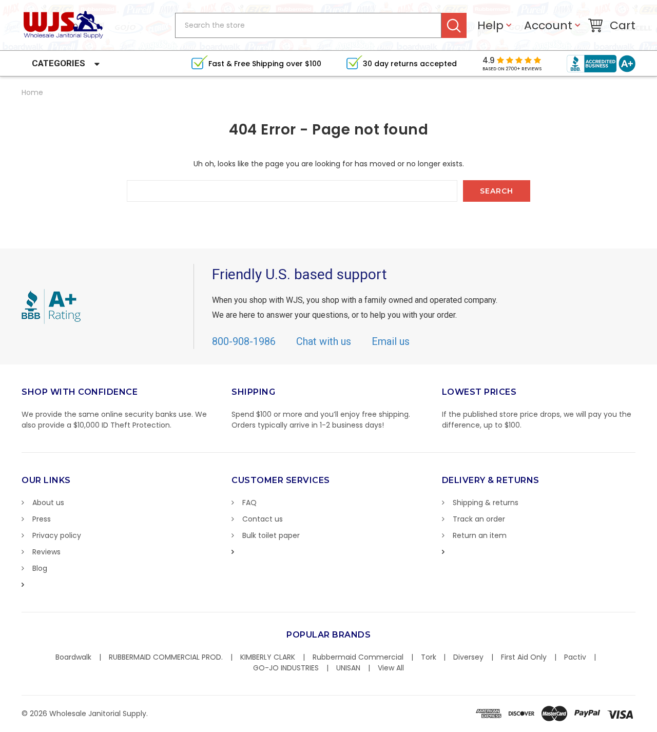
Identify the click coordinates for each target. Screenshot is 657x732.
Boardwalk (73, 657)
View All (391, 668)
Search (454, 25)
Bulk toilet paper (271, 535)
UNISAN (348, 668)
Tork (428, 657)
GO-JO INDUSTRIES (286, 668)
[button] (656, 726)
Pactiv (575, 657)
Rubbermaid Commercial (358, 657)
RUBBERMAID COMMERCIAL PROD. (166, 657)
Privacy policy (56, 535)
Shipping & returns (485, 502)
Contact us (262, 519)
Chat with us (323, 341)
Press (41, 519)
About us (48, 502)
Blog (39, 568)
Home (32, 92)
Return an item (480, 535)
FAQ (249, 502)
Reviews (46, 552)
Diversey (468, 657)
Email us (391, 341)
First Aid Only (524, 657)
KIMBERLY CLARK (267, 657)
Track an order (479, 519)
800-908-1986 (244, 341)
